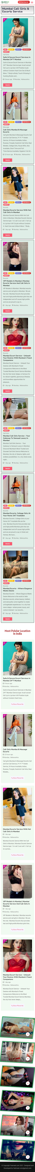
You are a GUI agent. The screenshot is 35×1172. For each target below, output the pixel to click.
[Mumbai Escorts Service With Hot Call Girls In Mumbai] (15, 183)
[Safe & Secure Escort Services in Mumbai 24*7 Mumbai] (15, 32)
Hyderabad (9, 1131)
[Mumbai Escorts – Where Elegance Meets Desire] (15, 564)
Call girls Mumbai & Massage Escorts (15, 131)
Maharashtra (25, 79)
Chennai (7, 1156)
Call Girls (6, 54)
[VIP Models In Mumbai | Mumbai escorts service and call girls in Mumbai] (15, 256)
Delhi (6, 1057)
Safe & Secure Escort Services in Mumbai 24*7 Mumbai (16, 58)
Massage (6, 127)
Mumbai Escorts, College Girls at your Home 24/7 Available (16, 514)
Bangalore (8, 1106)
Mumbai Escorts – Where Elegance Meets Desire (17, 589)
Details (7, 85)
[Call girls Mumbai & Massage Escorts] (15, 106)
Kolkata (7, 1082)
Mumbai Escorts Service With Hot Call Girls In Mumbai (17, 211)
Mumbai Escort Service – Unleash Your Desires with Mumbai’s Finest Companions (17, 358)
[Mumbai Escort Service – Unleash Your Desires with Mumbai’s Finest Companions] (15, 332)
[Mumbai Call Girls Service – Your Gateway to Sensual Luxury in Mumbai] (15, 412)
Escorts (5, 207)
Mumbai (17, 79)
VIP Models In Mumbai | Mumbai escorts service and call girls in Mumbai (16, 283)
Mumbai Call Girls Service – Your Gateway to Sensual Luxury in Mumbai (16, 438)
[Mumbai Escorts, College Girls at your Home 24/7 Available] (15, 489)
